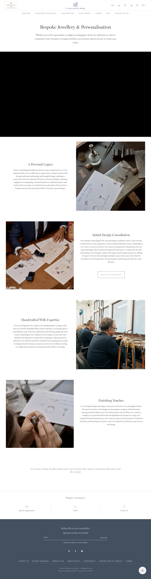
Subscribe (103, 538)
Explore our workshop (75, 462)
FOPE (108, 13)
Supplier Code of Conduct (110, 561)
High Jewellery (67, 13)
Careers (129, 561)
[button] (125, 5)
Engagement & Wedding (45, 13)
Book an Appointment (27, 511)
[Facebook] (75, 552)
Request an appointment (75, 479)
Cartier (98, 13)
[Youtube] (82, 552)
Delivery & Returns (40, 561)
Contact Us (124, 511)
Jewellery (26, 13)
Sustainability (90, 561)
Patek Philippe (84, 13)
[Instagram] (69, 552)
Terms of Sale (58, 561)
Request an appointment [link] (111, 274)
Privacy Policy (74, 561)
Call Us (75, 511)
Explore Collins (122, 13)
